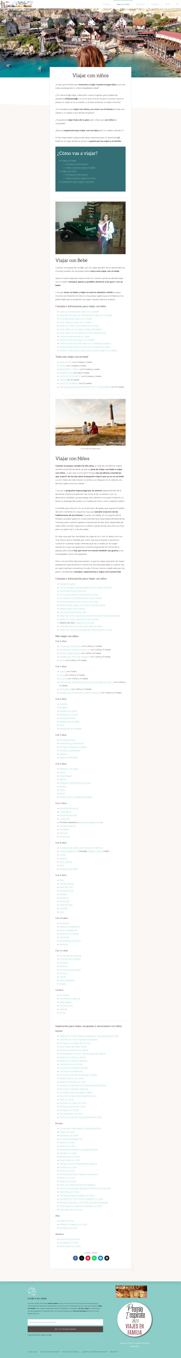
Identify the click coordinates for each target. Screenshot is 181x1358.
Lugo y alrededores (69, 930)
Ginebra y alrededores (70, 750)
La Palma (64, 963)
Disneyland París (68, 718)
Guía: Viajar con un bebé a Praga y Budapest (81, 329)
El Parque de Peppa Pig (71, 1139)
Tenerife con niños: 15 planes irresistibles (79, 1039)
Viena (62, 772)
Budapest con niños (69, 1135)
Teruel (63, 977)
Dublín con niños (68, 1146)
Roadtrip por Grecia (69, 714)
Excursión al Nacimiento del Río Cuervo (78, 1096)
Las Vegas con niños (69, 1242)
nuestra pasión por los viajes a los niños (93, 587)
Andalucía (64, 851)
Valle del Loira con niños (71, 1209)
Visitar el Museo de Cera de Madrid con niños (81, 1117)
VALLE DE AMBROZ (69, 383)
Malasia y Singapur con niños (73, 1224)
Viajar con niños (69, 171)
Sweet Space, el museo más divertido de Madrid (82, 1054)
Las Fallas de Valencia (70, 998)
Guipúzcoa (65, 836)
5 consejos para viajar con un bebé (76, 319)
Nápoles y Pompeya (69, 769)
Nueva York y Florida (69, 934)
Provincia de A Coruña (70, 941)
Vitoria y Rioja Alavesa (70, 653)
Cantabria (64, 829)
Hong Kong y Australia (70, 970)
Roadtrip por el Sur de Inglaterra (75, 657)
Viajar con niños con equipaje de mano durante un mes (86, 630)
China (62, 1013)
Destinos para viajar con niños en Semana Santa (82, 605)
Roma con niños (67, 1142)
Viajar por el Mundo (85, 623)
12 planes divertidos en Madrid (74, 1050)
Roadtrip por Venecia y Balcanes (75, 650)
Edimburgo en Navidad (71, 729)
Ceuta (62, 855)
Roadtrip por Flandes (69, 721)
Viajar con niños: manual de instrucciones (79, 326)
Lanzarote (64, 923)
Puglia (63, 984)
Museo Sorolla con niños (71, 1064)
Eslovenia (64, 898)
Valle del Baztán (67, 980)
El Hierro (64, 973)
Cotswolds (64, 937)
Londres (64, 678)
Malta (62, 790)
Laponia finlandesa (69, 757)
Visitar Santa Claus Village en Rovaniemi (79, 1174)
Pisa (62, 865)
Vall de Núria (84, 822)
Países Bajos (65, 1002)
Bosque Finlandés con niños (73, 1082)
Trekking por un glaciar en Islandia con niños (81, 1206)
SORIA (63, 366)
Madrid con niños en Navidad (73, 1061)
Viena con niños (67, 1171)
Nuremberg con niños (70, 1160)
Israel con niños (67, 1221)
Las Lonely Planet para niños (73, 612)
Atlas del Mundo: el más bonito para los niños (81, 626)
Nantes (63, 779)
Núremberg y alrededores (72, 743)
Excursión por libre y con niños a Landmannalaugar (84, 1202)
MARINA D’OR (66, 373)
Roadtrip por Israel (68, 711)
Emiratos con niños (69, 1228)
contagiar (70, 587)
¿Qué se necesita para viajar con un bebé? (79, 311)
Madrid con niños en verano (73, 1057)
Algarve (63, 858)
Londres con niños (68, 1167)
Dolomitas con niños (69, 1192)
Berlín (62, 793)
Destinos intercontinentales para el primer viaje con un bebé (88, 350)
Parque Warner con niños (72, 1078)
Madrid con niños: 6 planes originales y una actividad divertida (89, 1036)
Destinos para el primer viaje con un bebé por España (85, 343)
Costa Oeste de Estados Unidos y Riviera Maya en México (86, 682)
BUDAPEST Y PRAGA (70, 369)
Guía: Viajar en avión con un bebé (75, 322)
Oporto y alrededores (70, 927)
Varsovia (64, 944)
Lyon (62, 912)
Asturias (63, 833)
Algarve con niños (68, 1181)
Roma (62, 660)
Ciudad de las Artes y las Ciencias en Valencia (81, 848)
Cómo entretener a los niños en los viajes (79, 601)
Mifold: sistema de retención (73, 591)
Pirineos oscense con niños (72, 1106)
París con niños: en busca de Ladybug (77, 1185)
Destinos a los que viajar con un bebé (77, 340)
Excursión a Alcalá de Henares (74, 1068)
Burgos (63, 786)
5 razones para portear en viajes (74, 336)
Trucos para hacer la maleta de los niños (79, 594)
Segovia (63, 1009)
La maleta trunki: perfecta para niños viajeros (81, 598)
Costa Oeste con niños (70, 1246)
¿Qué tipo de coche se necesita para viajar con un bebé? (86, 315)
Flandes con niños (68, 1153)
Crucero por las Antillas (70, 646)
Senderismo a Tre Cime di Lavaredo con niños (81, 1199)
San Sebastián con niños (71, 1114)
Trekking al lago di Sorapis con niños (77, 1195)
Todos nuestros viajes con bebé (80, 168)
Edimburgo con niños (70, 1156)
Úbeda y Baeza (67, 884)
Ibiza (62, 675)
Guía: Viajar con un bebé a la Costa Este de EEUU (83, 333)
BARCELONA (66, 362)
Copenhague (66, 776)
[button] (177, 4)
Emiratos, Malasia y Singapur (73, 747)
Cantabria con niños (69, 1110)
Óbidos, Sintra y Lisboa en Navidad (76, 797)
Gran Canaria (66, 862)
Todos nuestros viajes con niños (81, 178)
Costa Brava (65, 689)
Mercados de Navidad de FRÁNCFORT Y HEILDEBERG (85, 387)
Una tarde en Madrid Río (71, 1071)
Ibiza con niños (67, 1099)
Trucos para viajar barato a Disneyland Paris (80, 1128)
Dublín (63, 671)
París (62, 725)
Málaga (91, 851)
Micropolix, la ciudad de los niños (75, 1043)
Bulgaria (64, 707)
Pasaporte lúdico (68, 584)
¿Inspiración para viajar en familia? (77, 182)
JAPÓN (63, 380)
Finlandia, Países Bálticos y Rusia (75, 783)
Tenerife (63, 704)
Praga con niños (67, 1132)
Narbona (64, 966)
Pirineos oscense (67, 826)
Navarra (63, 754)
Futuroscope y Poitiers (70, 959)
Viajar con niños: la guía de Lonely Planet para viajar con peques (90, 616)
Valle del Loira (66, 887)
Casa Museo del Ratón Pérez (73, 1047)
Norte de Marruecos (69, 808)
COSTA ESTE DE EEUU (70, 376)
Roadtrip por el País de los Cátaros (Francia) (80, 693)
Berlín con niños (67, 1178)
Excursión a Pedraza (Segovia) (74, 1089)
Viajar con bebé (68, 160)
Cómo (63, 587)
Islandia (63, 894)
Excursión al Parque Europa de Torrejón (78, 1075)
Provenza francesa (68, 815)
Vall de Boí (97, 822)
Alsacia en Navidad (69, 869)
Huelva (99, 851)
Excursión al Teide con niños (73, 1103)
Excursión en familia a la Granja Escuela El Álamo (83, 1085)
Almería (74, 851)
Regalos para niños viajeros (72, 609)
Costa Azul (65, 819)
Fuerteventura (66, 891)
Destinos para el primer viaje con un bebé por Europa (85, 347)
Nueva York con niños (70, 1239)
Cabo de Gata (66, 905)
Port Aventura (66, 1006)
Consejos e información (77, 164)
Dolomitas (64, 901)
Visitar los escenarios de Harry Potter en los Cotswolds (85, 1188)
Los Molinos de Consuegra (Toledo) (76, 1092)
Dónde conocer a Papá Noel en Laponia (78, 1164)
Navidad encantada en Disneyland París (79, 1149)
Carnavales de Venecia (70, 956)
